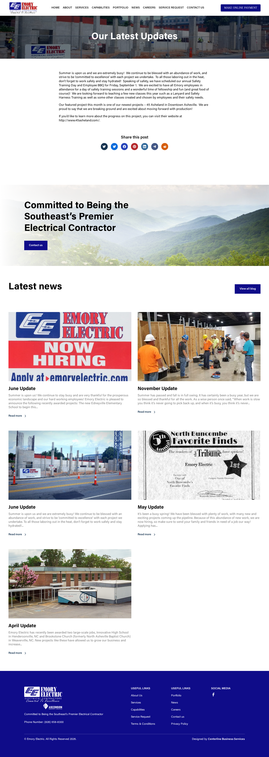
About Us (136, 695)
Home (55, 8)
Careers (176, 710)
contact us (195, 8)
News (174, 702)
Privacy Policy (179, 724)
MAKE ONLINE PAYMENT (240, 7)
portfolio (120, 8)
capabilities (101, 8)
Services (82, 8)
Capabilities (138, 710)
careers (149, 8)
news (136, 8)
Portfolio (176, 695)
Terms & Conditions (143, 724)
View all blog (248, 289)
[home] (23, 8)
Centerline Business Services (226, 739)
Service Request (171, 8)
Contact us (36, 245)
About (67, 8)
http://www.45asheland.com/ (79, 120)
